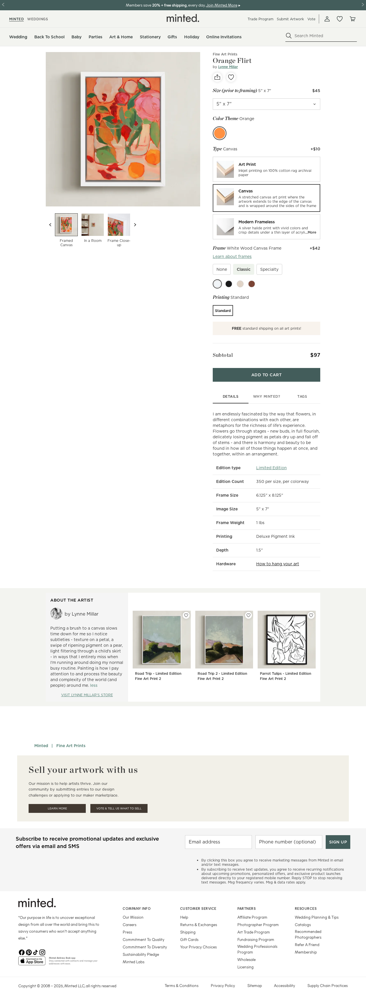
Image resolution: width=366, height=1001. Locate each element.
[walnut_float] (251, 283)
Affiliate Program (252, 917)
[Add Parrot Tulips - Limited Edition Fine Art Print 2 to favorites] (311, 615)
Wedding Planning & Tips (317, 917)
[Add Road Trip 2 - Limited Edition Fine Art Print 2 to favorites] (248, 615)
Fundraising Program (255, 939)
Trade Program (260, 19)
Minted (41, 745)
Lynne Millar (228, 67)
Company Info (137, 908)
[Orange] (219, 133)
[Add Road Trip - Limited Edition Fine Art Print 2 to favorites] (186, 615)
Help (184, 917)
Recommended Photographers (308, 934)
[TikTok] (35, 951)
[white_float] (217, 283)
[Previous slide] (50, 224)
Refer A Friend (307, 944)
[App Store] (31, 963)
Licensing (245, 967)
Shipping (188, 932)
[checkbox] (222, 269)
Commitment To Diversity (145, 947)
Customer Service (198, 908)
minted (16, 19)
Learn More (57, 808)
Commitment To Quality (143, 939)
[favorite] (231, 77)
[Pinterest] (28, 951)
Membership (306, 952)
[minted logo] (183, 18)
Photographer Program (258, 924)
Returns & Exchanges (198, 924)
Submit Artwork (290, 19)
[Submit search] (288, 35)
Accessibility (284, 985)
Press (127, 932)
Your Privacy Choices (198, 947)
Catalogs (303, 924)
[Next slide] (135, 224)
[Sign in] (327, 18)
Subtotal (223, 355)
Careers (129, 924)
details (231, 396)
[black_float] (228, 283)
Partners (246, 908)
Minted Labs (133, 961)
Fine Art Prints (225, 54)
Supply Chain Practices (327, 985)
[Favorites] (339, 18)
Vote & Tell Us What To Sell (119, 808)
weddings (37, 19)
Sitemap (254, 985)
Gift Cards (189, 939)
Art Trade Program (253, 932)
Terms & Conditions (181, 985)
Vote (311, 19)
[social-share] (217, 77)
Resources (306, 908)
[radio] (266, 169)
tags (302, 396)
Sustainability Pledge (141, 954)
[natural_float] (240, 283)
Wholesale (246, 959)
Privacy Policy (223, 985)
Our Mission (133, 917)
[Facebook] (21, 951)
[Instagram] (42, 951)
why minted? (266, 396)
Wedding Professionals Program (257, 949)
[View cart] (352, 18)
